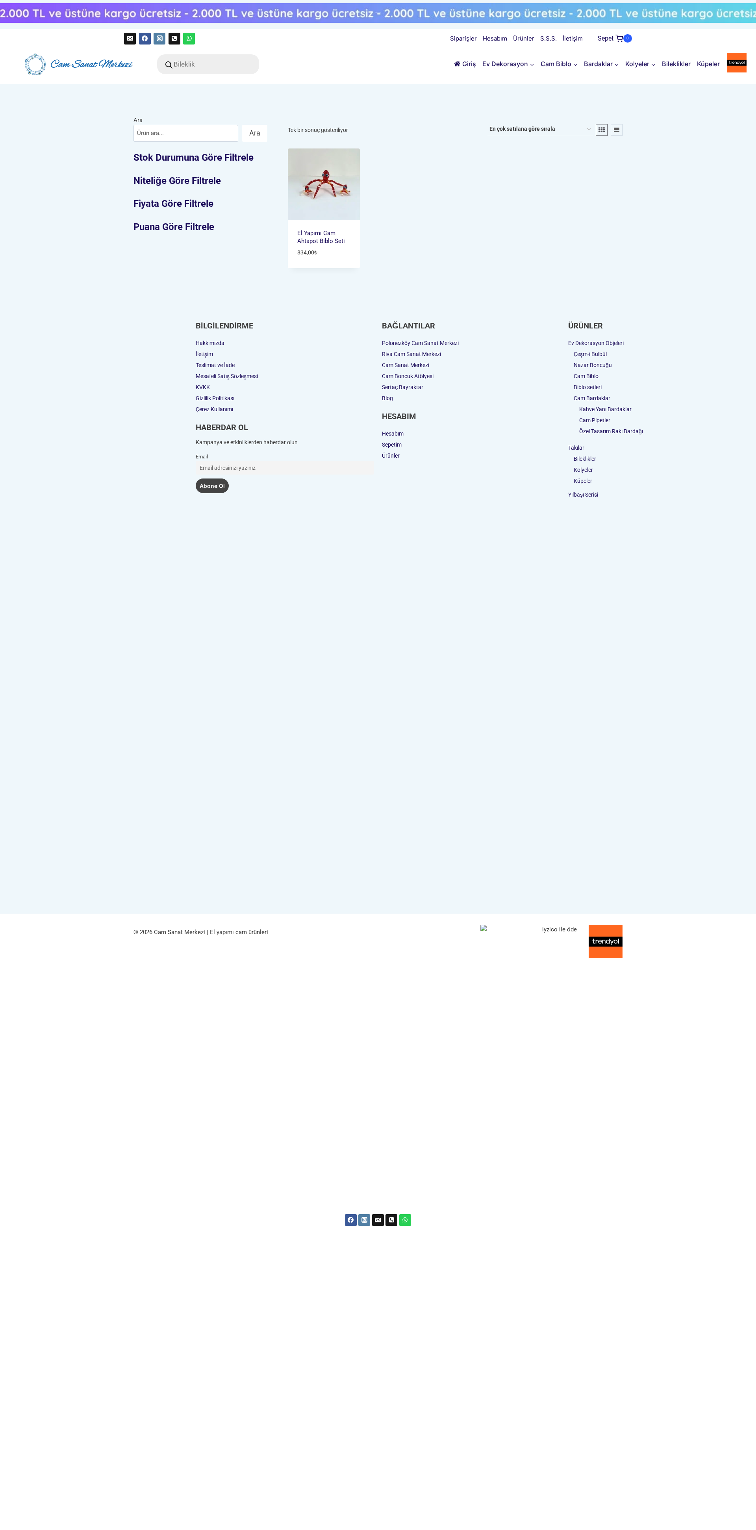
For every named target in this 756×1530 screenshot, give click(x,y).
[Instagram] (159, 39)
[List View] (617, 130)
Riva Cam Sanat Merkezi (411, 354)
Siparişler (463, 38)
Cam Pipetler (594, 420)
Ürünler (523, 38)
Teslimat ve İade (215, 365)
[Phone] (391, 1220)
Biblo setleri (588, 387)
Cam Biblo (586, 376)
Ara (138, 120)
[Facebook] (145, 39)
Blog (387, 398)
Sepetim (392, 444)
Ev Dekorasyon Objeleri (596, 343)
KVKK (203, 387)
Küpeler (708, 64)
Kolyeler (583, 470)
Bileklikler (676, 64)
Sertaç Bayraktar (402, 387)
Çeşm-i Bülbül (590, 354)
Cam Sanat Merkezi (405, 365)
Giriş (469, 64)
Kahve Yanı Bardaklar (605, 409)
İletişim (573, 38)
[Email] (130, 39)
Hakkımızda (210, 343)
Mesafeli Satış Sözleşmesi (227, 376)
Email (202, 457)
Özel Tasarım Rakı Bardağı (611, 431)
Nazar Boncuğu (593, 365)
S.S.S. (548, 38)
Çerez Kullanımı (214, 409)
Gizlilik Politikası (215, 398)
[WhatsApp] (189, 39)
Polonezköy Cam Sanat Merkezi (420, 343)
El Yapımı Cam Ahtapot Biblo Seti (321, 237)
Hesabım (495, 38)
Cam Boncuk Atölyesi (408, 376)
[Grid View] (602, 130)
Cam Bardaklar (592, 398)
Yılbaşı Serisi (583, 494)
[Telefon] (174, 39)
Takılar (576, 448)
